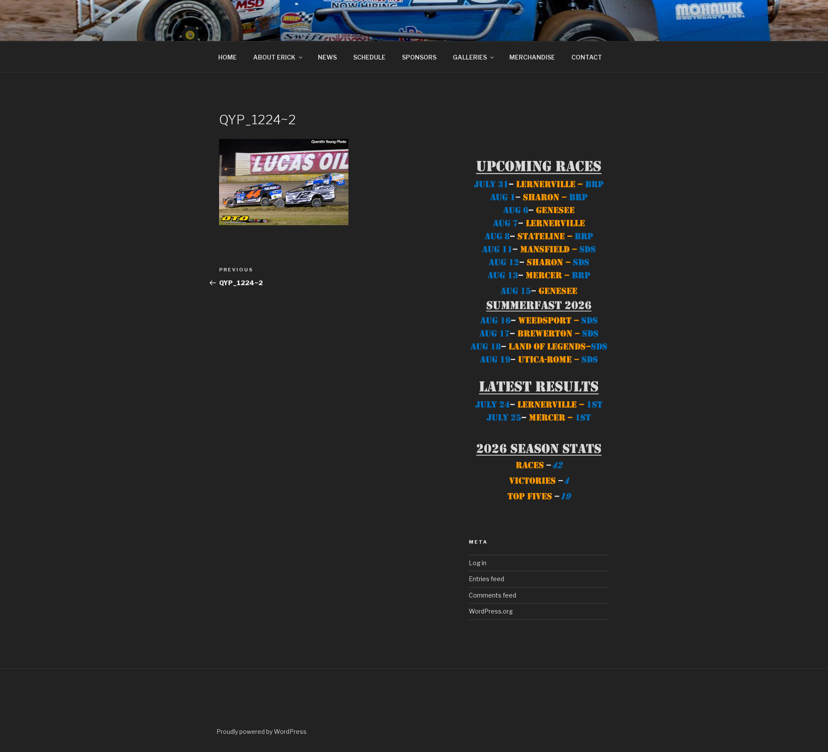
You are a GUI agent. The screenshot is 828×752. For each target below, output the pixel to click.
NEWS (327, 57)
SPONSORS (419, 57)
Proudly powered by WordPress (261, 731)
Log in (477, 562)
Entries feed (486, 578)
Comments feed (492, 595)
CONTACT (586, 57)
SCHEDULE (369, 57)
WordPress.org (491, 611)
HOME (227, 57)
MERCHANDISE (532, 57)
